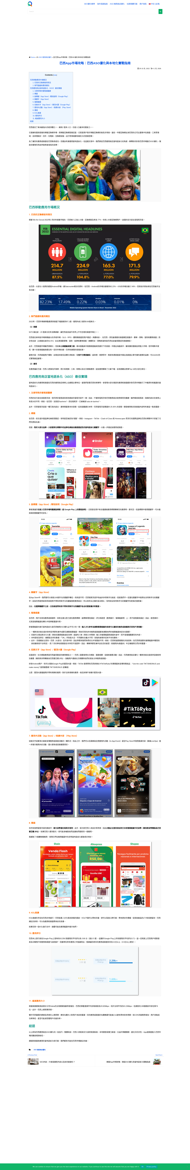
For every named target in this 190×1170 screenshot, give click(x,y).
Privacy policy (151, 1166)
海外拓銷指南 (102, 4)
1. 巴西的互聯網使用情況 (42, 82)
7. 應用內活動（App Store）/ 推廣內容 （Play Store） (52, 107)
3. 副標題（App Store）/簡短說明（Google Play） (51, 96)
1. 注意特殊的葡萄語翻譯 (42, 91)
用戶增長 (143, 4)
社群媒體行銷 (132, 4)
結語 (31, 121)
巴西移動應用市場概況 (38, 80)
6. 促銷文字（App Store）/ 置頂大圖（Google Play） (52, 105)
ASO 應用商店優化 (117, 4)
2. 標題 (35, 94)
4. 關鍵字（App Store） (41, 99)
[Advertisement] (95, 33)
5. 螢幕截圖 (37, 102)
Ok (142, 1166)
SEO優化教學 (89, 4)
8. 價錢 (35, 110)
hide (55, 75)
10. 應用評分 (37, 116)
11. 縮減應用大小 (39, 118)
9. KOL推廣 (37, 113)
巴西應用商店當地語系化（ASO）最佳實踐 (46, 88)
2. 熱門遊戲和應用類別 (41, 85)
